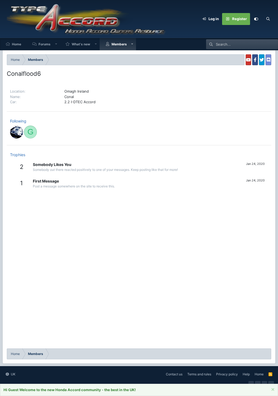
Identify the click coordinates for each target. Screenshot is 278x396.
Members (119, 44)
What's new (81, 44)
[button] (56, 44)
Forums (44, 44)
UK (12, 374)
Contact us (174, 374)
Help (246, 374)
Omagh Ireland (76, 91)
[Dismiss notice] (272, 390)
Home (16, 44)
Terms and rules (199, 374)
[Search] (268, 19)
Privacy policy (227, 374)
